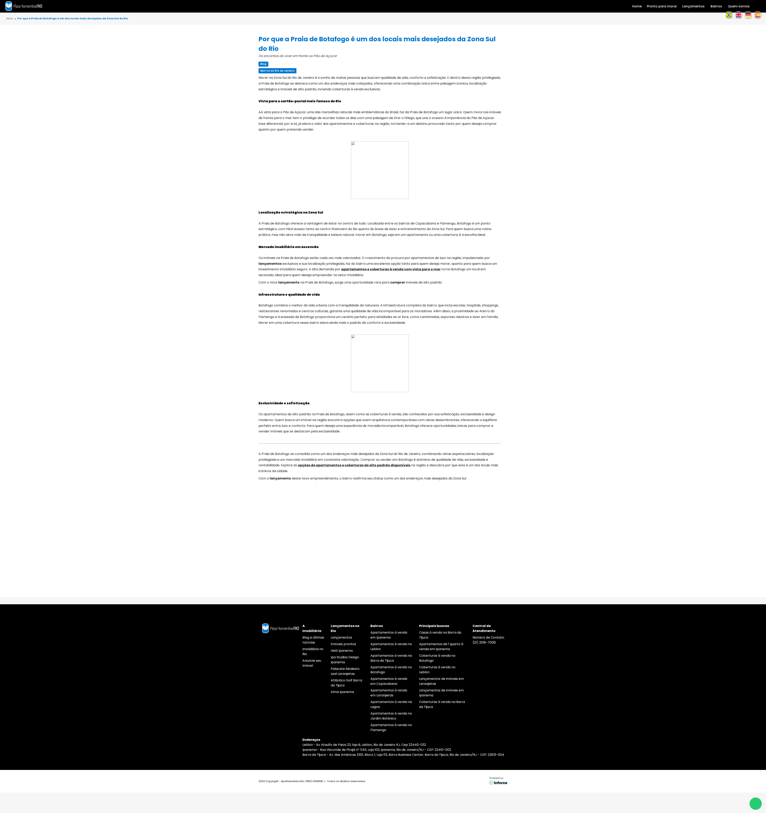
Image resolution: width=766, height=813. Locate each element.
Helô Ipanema (342, 650)
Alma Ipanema (342, 692)
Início (9, 18)
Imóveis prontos (343, 644)
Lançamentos (341, 637)
